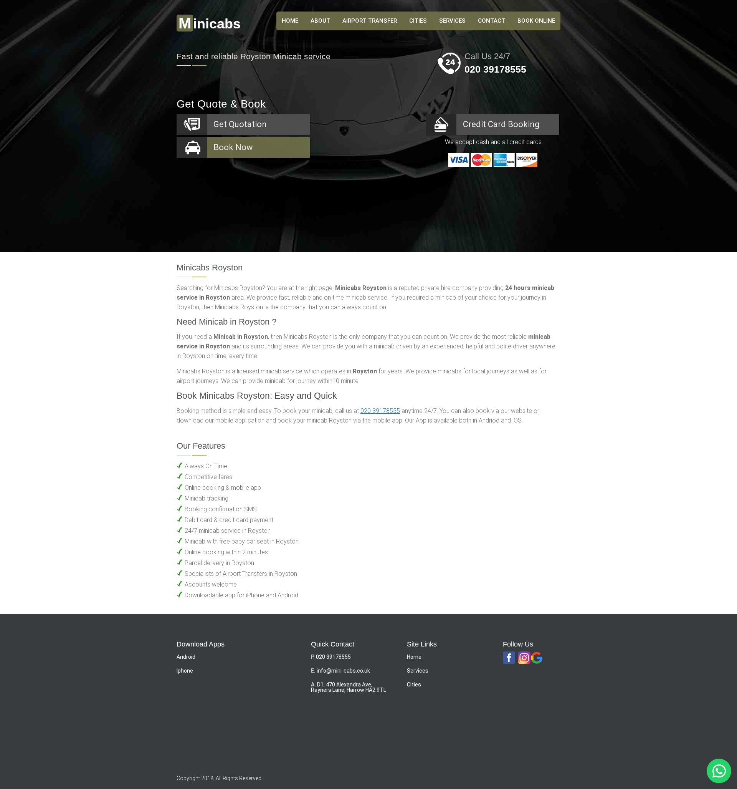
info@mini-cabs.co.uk (343, 671)
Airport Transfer (369, 20)
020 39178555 (495, 69)
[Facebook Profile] (509, 658)
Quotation (240, 124)
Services (452, 20)
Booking (501, 124)
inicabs (209, 23)
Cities (418, 20)
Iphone (185, 671)
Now (233, 147)
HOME (290, 20)
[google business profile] (536, 658)
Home (414, 657)
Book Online (536, 20)
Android (186, 657)
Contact (491, 20)
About (320, 20)
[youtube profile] (524, 658)
